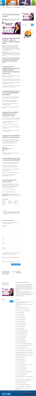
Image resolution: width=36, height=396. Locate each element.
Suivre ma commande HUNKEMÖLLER (20, 336)
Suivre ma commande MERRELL (19, 328)
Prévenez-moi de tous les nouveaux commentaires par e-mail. (11, 258)
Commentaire (4, 225)
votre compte (10, 83)
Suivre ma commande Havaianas (20, 314)
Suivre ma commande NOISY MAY (20, 338)
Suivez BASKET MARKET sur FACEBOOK (8, 191)
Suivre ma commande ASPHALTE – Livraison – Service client (23, 364)
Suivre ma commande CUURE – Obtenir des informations (23, 386)
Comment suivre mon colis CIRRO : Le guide (21, 307)
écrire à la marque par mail (14, 124)
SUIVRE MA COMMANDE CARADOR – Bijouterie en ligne (23, 355)
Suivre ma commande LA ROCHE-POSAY (21, 347)
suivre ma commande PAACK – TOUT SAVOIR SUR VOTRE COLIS (24, 379)
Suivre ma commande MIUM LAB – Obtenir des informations (23, 371)
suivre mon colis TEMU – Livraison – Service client (22, 310)
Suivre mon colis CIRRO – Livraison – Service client (22, 381)
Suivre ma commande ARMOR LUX (20, 340)
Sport (5, 210)
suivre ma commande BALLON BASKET (10, 201)
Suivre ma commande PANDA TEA (20, 374)
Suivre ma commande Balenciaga (20, 326)
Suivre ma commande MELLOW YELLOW (21, 333)
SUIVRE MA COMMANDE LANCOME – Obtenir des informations (24, 354)
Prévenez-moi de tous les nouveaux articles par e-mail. (11, 261)
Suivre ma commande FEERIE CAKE (20, 357)
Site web (3, 248)
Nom (3, 238)
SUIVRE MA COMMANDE (17, 7)
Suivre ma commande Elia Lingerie (20, 362)
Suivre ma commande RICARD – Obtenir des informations (23, 345)
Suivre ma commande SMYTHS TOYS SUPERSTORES (22, 384)
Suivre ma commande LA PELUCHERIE (20, 366)
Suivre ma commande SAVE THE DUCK (20, 324)
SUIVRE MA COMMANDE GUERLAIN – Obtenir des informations (24, 352)
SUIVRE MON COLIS (9, 7)
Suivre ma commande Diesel (19, 312)
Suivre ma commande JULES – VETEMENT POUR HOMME (23, 343)
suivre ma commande (13, 13)
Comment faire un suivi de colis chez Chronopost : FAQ (23, 309)
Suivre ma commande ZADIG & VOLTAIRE (21, 329)
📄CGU (23, 7)
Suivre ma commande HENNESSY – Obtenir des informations (23, 350)
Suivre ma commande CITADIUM (20, 319)
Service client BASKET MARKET (11, 212)
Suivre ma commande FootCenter (20, 359)
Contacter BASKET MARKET (8, 211)
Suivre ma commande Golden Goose (20, 317)
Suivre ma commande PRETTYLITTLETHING (21, 331)
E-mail (3, 243)
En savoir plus (5, 20)
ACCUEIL (3, 7)
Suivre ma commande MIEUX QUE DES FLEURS (22, 373)
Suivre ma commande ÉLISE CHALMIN (20, 369)
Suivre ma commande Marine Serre (20, 321)
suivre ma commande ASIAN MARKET (16, 201)
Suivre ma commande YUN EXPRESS (20, 382)
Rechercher (3, 299)
